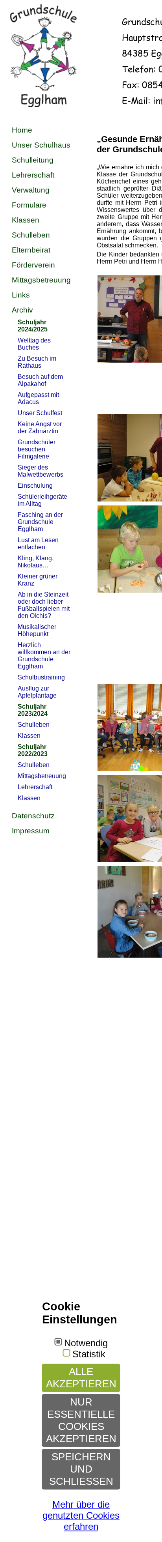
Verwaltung (31, 190)
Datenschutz (33, 816)
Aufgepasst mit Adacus (38, 398)
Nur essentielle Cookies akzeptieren (81, 1420)
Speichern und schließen (81, 1469)
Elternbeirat (31, 250)
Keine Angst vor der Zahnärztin (40, 427)
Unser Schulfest (40, 413)
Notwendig (86, 1343)
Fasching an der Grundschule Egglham (40, 521)
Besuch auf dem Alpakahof (40, 380)
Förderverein (33, 265)
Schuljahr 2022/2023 (33, 750)
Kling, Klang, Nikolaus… (35, 562)
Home (22, 130)
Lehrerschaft (33, 175)
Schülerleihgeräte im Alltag (42, 500)
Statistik (88, 1354)
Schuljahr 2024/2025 (33, 326)
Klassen (25, 220)
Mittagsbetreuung (41, 280)
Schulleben (31, 235)
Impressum (31, 831)
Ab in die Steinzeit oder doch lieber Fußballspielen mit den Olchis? (44, 605)
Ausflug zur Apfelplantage (37, 692)
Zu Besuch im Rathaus (37, 362)
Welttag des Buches (34, 344)
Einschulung (35, 485)
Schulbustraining (41, 677)
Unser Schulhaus (41, 145)
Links (21, 295)
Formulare (29, 205)
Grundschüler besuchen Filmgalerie (36, 449)
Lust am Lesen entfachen (38, 543)
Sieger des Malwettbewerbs (40, 471)
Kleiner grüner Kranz (37, 580)
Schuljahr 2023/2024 (33, 710)
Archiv (22, 310)
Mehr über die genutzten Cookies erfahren (81, 1515)
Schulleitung (32, 160)
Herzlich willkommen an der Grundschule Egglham (44, 656)
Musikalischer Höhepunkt (37, 630)
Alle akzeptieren (81, 1378)
